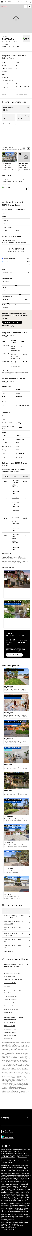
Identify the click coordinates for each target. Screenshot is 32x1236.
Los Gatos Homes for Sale (11, 1009)
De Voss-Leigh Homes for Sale (12, 973)
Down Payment (7, 297)
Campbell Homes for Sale (11, 1003)
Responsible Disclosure (7, 1153)
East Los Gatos (13, 181)
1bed (3, 42)
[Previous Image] (4, 156)
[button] (2, 2)
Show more (7, 986)
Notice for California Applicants (16, 1155)
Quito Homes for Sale (9, 976)
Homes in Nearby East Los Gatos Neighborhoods (13, 965)
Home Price (6, 278)
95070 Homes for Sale (10, 1035)
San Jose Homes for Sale (10, 999)
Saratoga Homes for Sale (10, 996)
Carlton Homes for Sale (10, 983)
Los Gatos (5, 181)
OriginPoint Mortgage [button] (8, 242)
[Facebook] (7, 1145)
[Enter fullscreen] (27, 189)
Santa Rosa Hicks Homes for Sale (13, 970)
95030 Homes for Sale (10, 1032)
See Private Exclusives (14, 655)
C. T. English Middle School (15, 519)
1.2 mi (24, 535)
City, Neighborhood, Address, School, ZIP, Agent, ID (16, 2)
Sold (17, 62)
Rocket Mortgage (21, 242)
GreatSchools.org (6, 557)
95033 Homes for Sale (10, 1029)
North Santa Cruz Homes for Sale (13, 979)
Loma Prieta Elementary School (15, 483)
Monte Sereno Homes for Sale (12, 1006)
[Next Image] (15, 156)
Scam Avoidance (21, 1151)
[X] (10, 1145)
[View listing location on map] (26, 38)
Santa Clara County (21, 94)
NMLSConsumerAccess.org (8, 1227)
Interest (4, 288)
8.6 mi (25, 481)
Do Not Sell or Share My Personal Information (13, 1149)
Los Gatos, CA (15, 47)
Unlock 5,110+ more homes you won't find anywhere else (16, 642)
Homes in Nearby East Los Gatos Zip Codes (13, 1018)
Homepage (5, 179)
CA (10, 179)
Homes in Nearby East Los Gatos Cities (13, 992)
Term (3, 269)
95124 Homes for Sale (9, 1022)
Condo (18, 84)
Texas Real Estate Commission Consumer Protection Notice (15, 1213)
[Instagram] (3, 1145)
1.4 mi (24, 499)
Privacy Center (12, 1151)
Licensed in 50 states (8, 1229)
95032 (4, 48)
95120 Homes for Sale (9, 1026)
